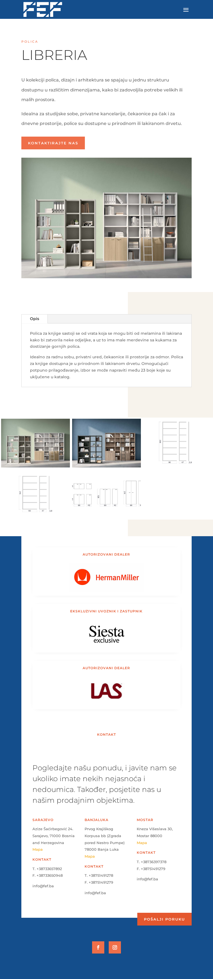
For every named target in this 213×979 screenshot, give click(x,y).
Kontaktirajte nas (53, 143)
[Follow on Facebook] (98, 947)
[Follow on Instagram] (115, 947)
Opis (34, 318)
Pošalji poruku (164, 919)
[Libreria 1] (35, 467)
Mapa (37, 849)
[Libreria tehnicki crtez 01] (177, 467)
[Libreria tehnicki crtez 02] (35, 518)
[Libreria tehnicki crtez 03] (106, 518)
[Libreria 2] (106, 467)
